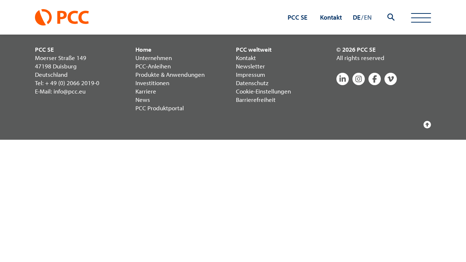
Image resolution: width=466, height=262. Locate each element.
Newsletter (250, 66)
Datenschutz (252, 83)
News (142, 99)
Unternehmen (153, 57)
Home (143, 49)
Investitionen (152, 83)
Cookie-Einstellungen (263, 91)
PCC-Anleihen (153, 66)
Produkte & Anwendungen (170, 74)
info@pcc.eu (70, 91)
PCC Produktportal (159, 108)
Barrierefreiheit (256, 99)
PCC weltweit (254, 49)
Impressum (250, 74)
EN (368, 17)
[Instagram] (358, 79)
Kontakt (246, 57)
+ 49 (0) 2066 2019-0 (72, 83)
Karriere (145, 91)
